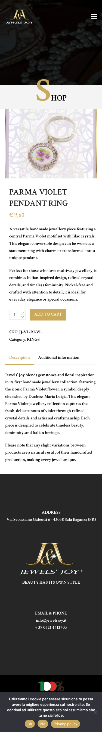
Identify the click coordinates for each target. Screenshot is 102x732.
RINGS (33, 339)
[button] (94, 16)
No (42, 724)
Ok (29, 724)
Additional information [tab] (58, 357)
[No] (95, 712)
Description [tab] (19, 357)
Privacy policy (66, 724)
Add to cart (48, 314)
